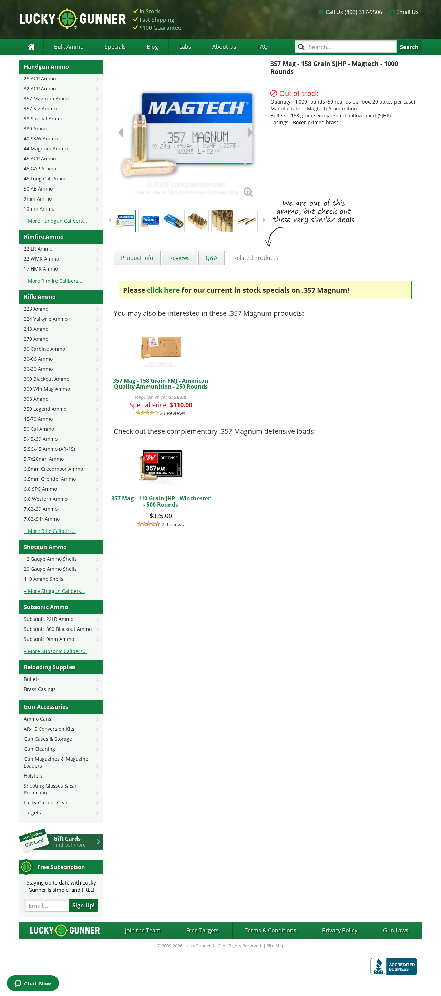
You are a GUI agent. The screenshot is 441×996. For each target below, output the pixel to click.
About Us (224, 46)
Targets (32, 812)
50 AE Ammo (38, 188)
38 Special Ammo (43, 118)
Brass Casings (40, 689)
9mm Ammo (38, 198)
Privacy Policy (339, 930)
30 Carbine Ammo (44, 348)
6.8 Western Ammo (46, 499)
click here (163, 290)
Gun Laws (395, 930)
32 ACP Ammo (40, 88)
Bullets (32, 679)
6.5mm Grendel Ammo (50, 479)
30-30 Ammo (38, 368)
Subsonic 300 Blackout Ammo (58, 629)
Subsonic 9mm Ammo (49, 639)
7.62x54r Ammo (42, 519)
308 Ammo (36, 399)
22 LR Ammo (38, 248)
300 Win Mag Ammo (47, 388)
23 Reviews (172, 413)
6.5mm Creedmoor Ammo (53, 469)
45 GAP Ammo (40, 168)
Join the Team (143, 930)
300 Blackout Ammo (46, 378)
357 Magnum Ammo (47, 98)
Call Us (354, 12)
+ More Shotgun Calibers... (54, 591)
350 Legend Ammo (45, 409)
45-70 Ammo (38, 419)
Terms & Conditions (270, 930)
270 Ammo (36, 338)
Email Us (407, 12)
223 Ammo (36, 308)
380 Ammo (36, 128)
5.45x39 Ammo (41, 439)
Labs (185, 46)
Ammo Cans (37, 718)
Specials (115, 46)
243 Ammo (36, 328)
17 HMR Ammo (41, 268)
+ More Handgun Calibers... (55, 220)
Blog (152, 46)
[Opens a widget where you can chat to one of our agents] (33, 984)
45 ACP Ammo (40, 158)
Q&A (211, 258)
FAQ (262, 46)
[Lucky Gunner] (31, 47)
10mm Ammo (39, 208)
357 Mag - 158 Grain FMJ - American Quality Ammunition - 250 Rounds (160, 384)
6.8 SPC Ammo (40, 489)
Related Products (255, 258)
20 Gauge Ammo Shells (50, 569)
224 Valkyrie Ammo (46, 318)
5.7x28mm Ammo (44, 459)
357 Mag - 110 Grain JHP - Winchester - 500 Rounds (161, 501)
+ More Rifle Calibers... (50, 531)
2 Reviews (172, 524)
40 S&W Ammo (41, 138)
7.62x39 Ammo (41, 509)
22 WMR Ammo (41, 258)
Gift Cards (69, 841)
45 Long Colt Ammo (46, 178)
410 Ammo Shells (43, 579)
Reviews (179, 258)
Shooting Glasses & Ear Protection (50, 789)
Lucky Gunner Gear (46, 802)
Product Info (137, 258)
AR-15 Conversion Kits (49, 728)
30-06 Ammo (38, 358)
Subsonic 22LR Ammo (48, 619)
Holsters (33, 775)
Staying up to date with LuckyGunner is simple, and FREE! (61, 886)
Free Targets (202, 930)
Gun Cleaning (39, 748)
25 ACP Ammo (40, 78)
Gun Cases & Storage (48, 738)
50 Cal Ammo (39, 429)
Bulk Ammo (69, 46)
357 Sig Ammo (40, 108)
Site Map (276, 946)
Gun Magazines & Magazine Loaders (56, 762)
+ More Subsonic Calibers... (55, 651)
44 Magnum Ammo (46, 148)
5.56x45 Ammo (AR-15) (49, 449)
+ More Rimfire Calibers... (53, 280)
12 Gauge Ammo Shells (50, 559)
